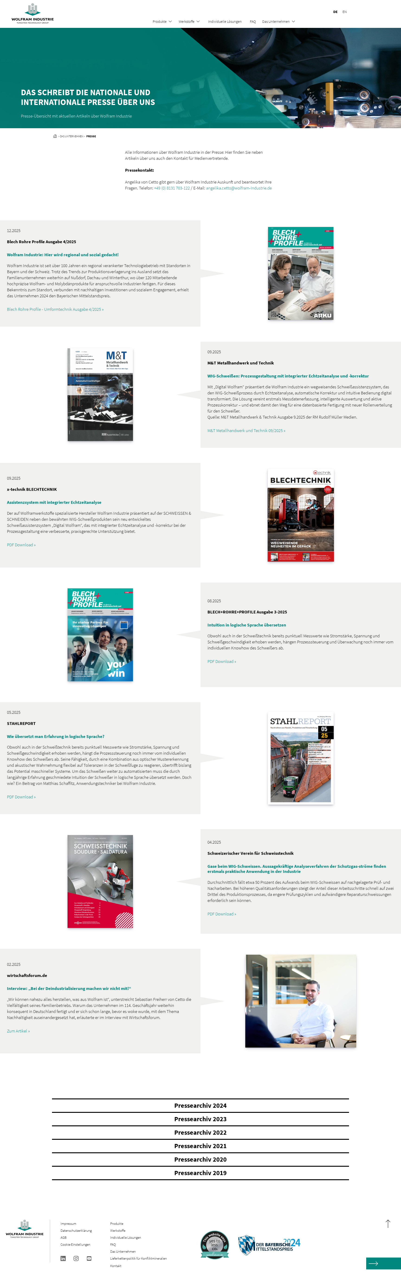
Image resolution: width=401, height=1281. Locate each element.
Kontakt (115, 1266)
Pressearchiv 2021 (200, 1146)
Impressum (68, 1223)
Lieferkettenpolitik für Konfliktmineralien (139, 1258)
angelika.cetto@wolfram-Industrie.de (239, 188)
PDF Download (20, 544)
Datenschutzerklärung (76, 1230)
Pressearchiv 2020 (200, 1159)
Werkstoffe (186, 21)
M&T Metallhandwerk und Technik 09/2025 (245, 430)
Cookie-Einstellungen (75, 1244)
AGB (64, 1237)
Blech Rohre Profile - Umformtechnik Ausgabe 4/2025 (54, 309)
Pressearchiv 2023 (200, 1119)
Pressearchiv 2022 (200, 1132)
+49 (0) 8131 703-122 (172, 188)
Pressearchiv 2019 (200, 1173)
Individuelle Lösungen (225, 21)
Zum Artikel (17, 1031)
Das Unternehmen (276, 21)
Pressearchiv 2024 (200, 1105)
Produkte (160, 21)
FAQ (253, 21)
